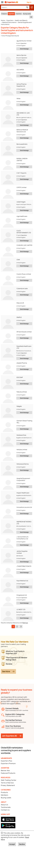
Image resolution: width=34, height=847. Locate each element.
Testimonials (6, 807)
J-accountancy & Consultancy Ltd (22, 538)
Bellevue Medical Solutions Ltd (22, 131)
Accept (12, 844)
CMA (18, 260)
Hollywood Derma (23, 464)
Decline (22, 844)
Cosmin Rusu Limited (24, 274)
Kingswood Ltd (22, 595)
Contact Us (5, 810)
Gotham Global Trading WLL (24, 422)
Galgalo (19, 406)
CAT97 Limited (21, 187)
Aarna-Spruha (21, 55)
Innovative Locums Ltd (24, 507)
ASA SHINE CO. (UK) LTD (23, 114)
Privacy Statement (8, 785)
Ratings (25, 623)
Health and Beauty (21, 20)
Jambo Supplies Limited (22, 552)
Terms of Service (7, 783)
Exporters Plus (6, 761)
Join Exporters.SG (9, 736)
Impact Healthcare (23, 493)
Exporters (11, 14)
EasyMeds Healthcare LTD (24, 347)
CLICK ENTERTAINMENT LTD (24, 232)
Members (4, 795)
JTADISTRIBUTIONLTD (24, 566)
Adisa (18, 98)
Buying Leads (27, 14)
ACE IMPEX (20, 70)
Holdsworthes (21, 435)
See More (6, 671)
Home (3, 20)
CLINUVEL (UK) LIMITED (24, 245)
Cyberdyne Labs (22, 288)
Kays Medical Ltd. (22, 581)
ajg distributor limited (24, 41)
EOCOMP (20, 377)
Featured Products (8, 773)
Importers (18, 14)
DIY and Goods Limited (24, 332)
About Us (4, 805)
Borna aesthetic (22, 144)
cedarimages (21, 202)
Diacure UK (20, 303)
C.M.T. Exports (21, 173)
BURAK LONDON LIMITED (22, 160)
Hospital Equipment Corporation (23, 479)
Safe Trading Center (8, 780)
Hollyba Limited (22, 450)
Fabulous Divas (22, 392)
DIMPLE (19, 317)
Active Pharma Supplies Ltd (21, 85)
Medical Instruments (9, 22)
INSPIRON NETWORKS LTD (24, 523)
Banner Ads (5, 770)
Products (4, 14)
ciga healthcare (22, 216)
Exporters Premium (8, 763)
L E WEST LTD (21, 609)
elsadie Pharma (22, 363)
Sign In (29, 2)
